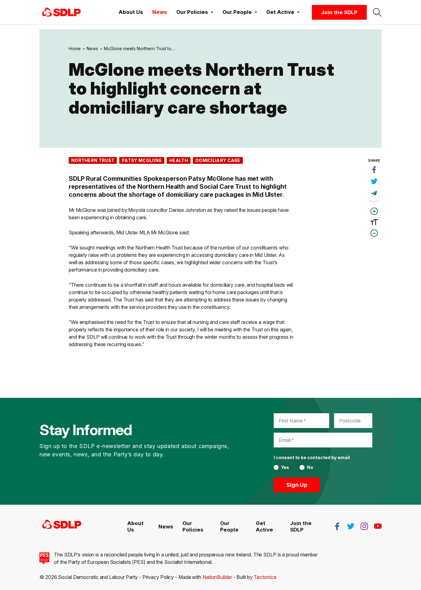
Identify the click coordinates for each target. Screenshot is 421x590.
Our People (229, 526)
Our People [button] (238, 12)
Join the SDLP (339, 12)
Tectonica (265, 577)
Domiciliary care (217, 160)
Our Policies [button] (192, 12)
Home (75, 48)
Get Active (264, 526)
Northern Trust (92, 160)
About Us (131, 12)
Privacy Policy (158, 577)
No (310, 467)
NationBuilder (217, 577)
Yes (285, 467)
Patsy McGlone (142, 160)
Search (377, 12)
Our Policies (192, 526)
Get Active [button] (281, 12)
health (178, 160)
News (159, 12)
